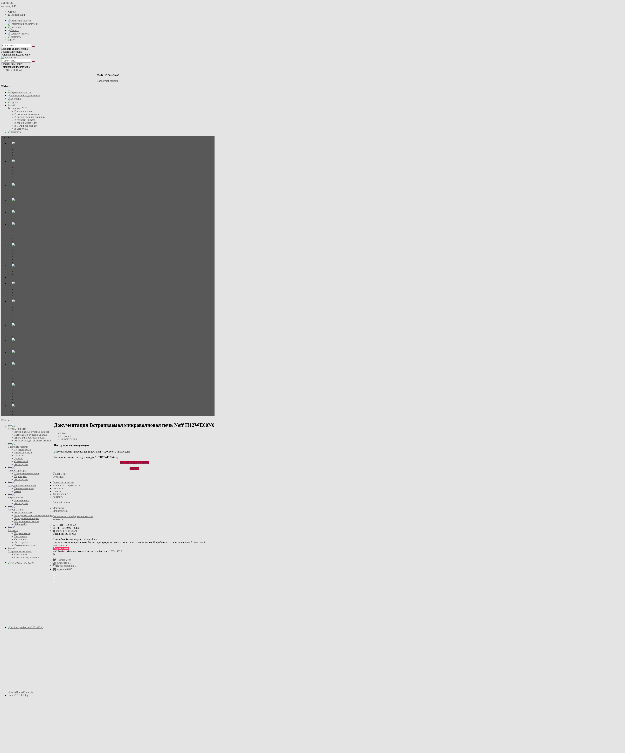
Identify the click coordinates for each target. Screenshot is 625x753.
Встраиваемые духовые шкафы (31, 149)
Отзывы (64, 436)
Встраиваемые (22, 250)
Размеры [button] (134, 468)
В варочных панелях (25, 122)
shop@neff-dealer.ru (107, 80)
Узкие (17, 208)
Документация (68, 439)
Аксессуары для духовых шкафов (32, 158)
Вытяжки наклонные (26, 262)
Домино (18, 175)
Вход (13, 11)
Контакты (15, 36)
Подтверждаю (61, 548)
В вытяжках (21, 128)
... (9, 277)
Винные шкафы (23, 230)
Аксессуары (21, 181)
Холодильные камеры (26, 235)
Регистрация (18, 14)
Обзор (63, 433)
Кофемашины (21, 217)
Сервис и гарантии (21, 20)
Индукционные (23, 170)
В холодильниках (24, 111)
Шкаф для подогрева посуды (30, 155)
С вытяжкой (21, 178)
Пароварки (20, 193)
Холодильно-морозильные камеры (33, 232)
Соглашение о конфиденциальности (73, 516)
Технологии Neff (19, 33)
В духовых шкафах (24, 120)
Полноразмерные (24, 205)
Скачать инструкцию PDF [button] (134, 462)
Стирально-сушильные (27, 274)
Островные (20, 256)
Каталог (8, 420)
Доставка (15, 27)
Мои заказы (59, 508)
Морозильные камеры (26, 238)
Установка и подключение (25, 23)
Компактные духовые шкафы (30, 152)
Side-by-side (20, 241)
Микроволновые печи (26, 190)
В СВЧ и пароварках (25, 125)
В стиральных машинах (27, 114)
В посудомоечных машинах (29, 117)
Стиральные (21, 271)
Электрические (22, 167)
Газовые (18, 173)
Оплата (14, 30)
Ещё (10, 39)
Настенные (20, 253)
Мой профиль (60, 510)
